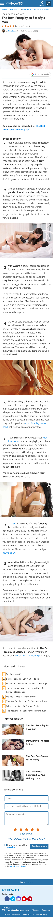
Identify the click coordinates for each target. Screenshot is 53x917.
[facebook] (7, 898)
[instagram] (18, 898)
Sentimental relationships (11, 9)
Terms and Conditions (12, 914)
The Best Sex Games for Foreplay (37, 758)
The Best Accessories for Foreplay (24, 128)
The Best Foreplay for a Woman (37, 727)
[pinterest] (29, 898)
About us (35, 910)
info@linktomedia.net (18, 866)
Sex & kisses (26, 9)
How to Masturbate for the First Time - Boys (26, 683)
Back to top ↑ (26, 882)
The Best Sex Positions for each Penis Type (26, 711)
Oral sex (12, 524)
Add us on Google (41, 74)
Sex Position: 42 (13, 674)
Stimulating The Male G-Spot (37, 742)
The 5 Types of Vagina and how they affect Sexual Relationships (26, 690)
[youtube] (24, 898)
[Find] (49, 3)
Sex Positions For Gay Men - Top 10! (22, 679)
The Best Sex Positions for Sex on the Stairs (26, 701)
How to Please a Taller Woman (20, 697)
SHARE (41, 5)
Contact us (46, 910)
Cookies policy (41, 914)
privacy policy (10, 847)
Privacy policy (28, 914)
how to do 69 (9, 553)
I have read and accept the (16, 846)
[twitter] (12, 898)
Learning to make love (41, 9)
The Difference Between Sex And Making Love (35, 775)
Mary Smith (12, 31)
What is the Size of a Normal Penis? (23, 706)
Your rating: (26, 834)
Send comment (39, 846)
